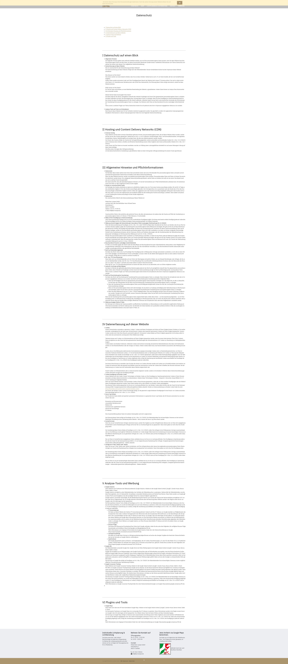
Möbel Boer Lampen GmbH (138, 645)
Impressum (125, 661)
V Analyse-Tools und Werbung (113, 34)
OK (180, 3)
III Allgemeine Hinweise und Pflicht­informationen (118, 31)
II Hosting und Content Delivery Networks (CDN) (118, 29)
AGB (121, 661)
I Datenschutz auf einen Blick (113, 27)
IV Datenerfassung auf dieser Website (115, 32)
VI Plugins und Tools (110, 36)
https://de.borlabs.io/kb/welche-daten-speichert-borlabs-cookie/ (122, 389)
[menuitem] (135, 6)
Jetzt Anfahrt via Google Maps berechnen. (171, 633)
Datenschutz (132, 661)
